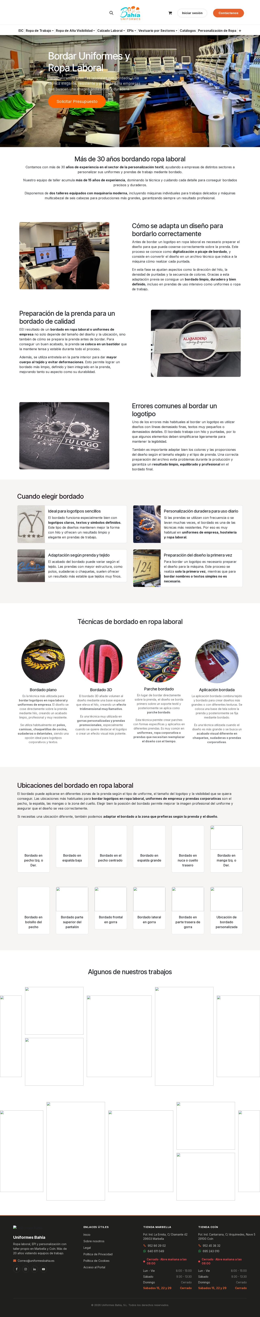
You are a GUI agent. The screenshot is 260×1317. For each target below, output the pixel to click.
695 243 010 (211, 1251)
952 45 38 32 (211, 1245)
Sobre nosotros (93, 1241)
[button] (111, 13)
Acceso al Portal (94, 1267)
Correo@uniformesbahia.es (36, 1260)
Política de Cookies (96, 1260)
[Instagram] (25, 1269)
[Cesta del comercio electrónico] (170, 13)
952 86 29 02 (157, 1245)
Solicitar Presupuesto (77, 101)
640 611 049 (156, 1251)
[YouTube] (43, 1269)
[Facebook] (16, 1269)
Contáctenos (228, 13)
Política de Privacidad (98, 1254)
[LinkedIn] (34, 1269)
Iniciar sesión (192, 13)
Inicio (86, 1234)
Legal (87, 1247)
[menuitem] (21, 30)
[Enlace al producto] (33, 837)
